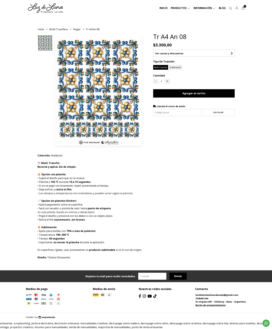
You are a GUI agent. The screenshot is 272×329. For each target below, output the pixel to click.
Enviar (178, 276)
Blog (222, 8)
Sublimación (175, 67)
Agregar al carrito (193, 93)
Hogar (77, 29)
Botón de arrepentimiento (211, 305)
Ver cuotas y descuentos (169, 53)
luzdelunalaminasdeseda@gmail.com (217, 294)
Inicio (163, 8)
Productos (179, 8)
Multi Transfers (58, 29)
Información (202, 8)
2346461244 (202, 298)
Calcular (218, 112)
